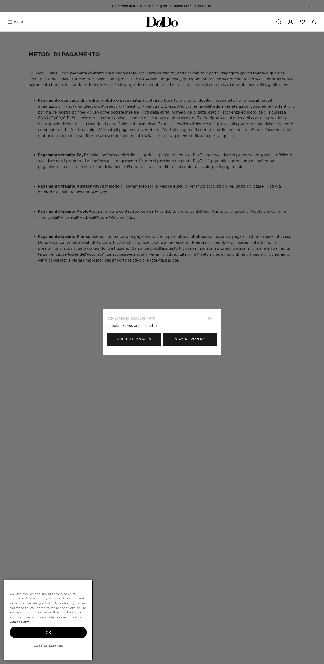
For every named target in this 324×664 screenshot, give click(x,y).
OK (48, 632)
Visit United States (134, 339)
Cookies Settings (48, 646)
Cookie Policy (20, 622)
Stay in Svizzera (190, 339)
